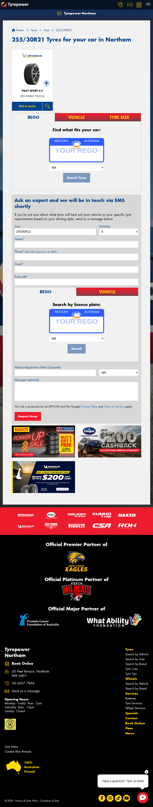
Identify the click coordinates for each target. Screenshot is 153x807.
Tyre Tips (131, 674)
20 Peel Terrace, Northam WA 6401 (30, 673)
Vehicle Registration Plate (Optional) (38, 367)
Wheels (131, 679)
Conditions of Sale (49, 800)
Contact (131, 718)
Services (131, 693)
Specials (131, 713)
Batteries (130, 698)
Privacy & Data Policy (26, 800)
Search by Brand (136, 664)
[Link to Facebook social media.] (101, 798)
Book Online (135, 723)
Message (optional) (27, 380)
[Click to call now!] (120, 4)
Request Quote (27, 416)
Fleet (129, 728)
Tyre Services (133, 703)
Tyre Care (131, 669)
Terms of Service (114, 406)
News (129, 733)
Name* (19, 239)
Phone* (36, 252)
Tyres (129, 649)
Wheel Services (135, 708)
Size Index (11, 747)
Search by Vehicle (136, 654)
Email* (19, 264)
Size (17, 226)
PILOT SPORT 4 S (32, 90)
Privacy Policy (89, 406)
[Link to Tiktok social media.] (118, 798)
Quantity (104, 226)
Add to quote (27, 106)
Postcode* (21, 277)
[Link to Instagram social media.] (110, 798)
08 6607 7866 (23, 683)
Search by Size (135, 659)
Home (19, 30)
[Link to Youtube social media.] (126, 798)
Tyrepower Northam (79, 13)
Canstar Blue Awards (18, 752)
